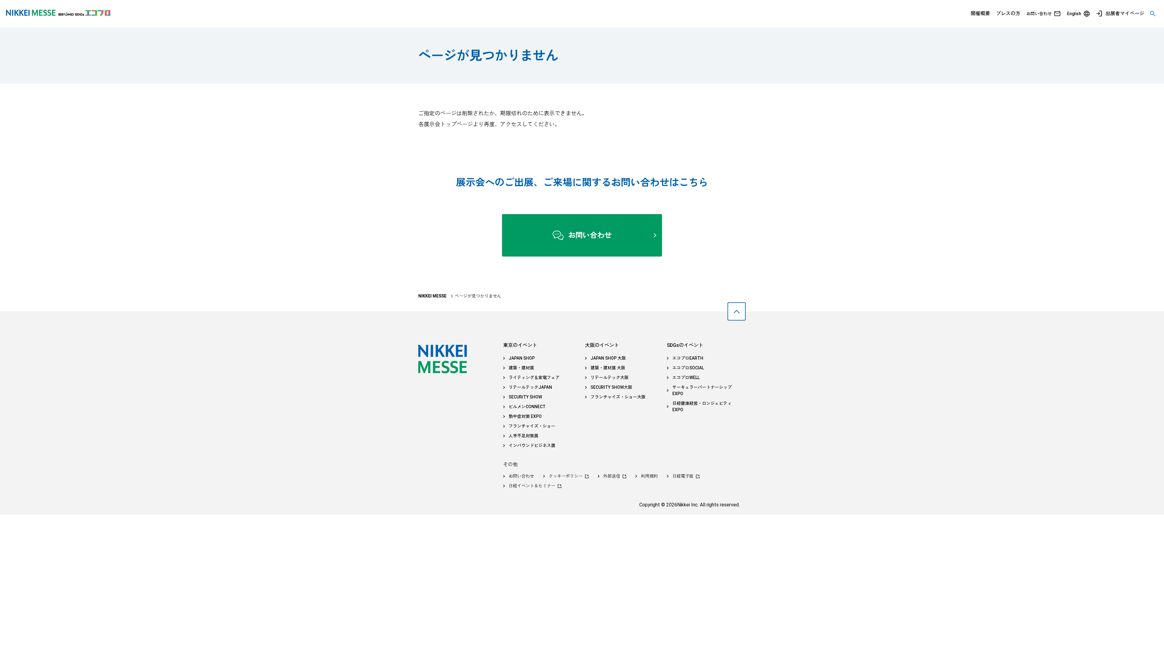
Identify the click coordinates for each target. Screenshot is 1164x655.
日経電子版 (683, 476)
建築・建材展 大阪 (607, 367)
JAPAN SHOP (522, 358)
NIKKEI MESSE (432, 296)
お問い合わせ (1039, 13)
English (1074, 13)
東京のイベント (520, 345)
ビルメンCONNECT (527, 406)
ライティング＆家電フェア (534, 377)
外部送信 (611, 476)
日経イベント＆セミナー (532, 485)
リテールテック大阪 (609, 377)
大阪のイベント (602, 345)
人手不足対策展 (523, 435)
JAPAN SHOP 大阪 (608, 358)
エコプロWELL (686, 377)
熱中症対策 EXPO (525, 416)
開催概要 (980, 13)
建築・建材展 (521, 367)
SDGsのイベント (685, 345)
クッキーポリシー (566, 476)
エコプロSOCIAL (688, 367)
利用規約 (649, 476)
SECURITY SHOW (525, 397)
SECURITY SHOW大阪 (611, 387)
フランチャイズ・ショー (532, 426)
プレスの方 (1008, 13)
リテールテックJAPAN (530, 387)
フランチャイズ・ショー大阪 (618, 397)
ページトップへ (737, 311)
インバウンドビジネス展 (532, 445)
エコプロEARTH (687, 358)
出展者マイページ (1124, 13)
